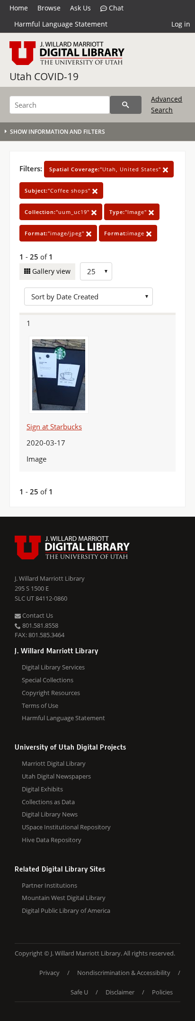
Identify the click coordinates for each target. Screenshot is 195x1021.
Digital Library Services (53, 667)
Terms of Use (40, 705)
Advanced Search (166, 104)
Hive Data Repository (51, 839)
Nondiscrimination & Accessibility (123, 972)
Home (18, 7)
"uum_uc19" (58, 211)
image (125, 233)
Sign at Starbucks (54, 426)
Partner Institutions (49, 885)
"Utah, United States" (106, 169)
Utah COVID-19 (44, 76)
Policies (162, 992)
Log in (180, 23)
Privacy (49, 972)
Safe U (79, 992)
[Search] (126, 105)
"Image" (129, 211)
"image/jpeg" (55, 233)
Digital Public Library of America (66, 910)
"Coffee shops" (58, 190)
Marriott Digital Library (54, 763)
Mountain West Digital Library (64, 897)
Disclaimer (120, 992)
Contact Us (37, 615)
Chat (115, 7)
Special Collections (47, 680)
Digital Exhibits (42, 789)
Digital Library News (50, 814)
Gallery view (50, 271)
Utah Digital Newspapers (56, 776)
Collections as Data (48, 802)
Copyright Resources (51, 692)
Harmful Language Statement (60, 23)
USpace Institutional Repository (66, 827)
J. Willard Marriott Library (50, 578)
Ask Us (80, 7)
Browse (49, 7)
